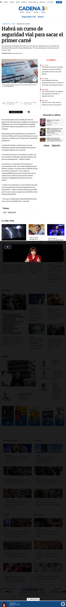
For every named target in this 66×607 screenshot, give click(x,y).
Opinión (18, 2)
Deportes (6, 2)
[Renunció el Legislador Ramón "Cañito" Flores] (37, 229)
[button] (35, 80)
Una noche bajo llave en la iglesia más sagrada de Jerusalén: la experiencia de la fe (52, 94)
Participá (59, 2)
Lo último (51, 60)
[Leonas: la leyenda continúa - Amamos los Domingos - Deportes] (42, 122)
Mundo (46, 78)
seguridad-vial (12, 212)
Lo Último (21, 12)
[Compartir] (29, 112)
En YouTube (50, 2)
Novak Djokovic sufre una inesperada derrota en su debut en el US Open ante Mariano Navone (53, 83)
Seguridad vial (29, 17)
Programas (24, 2)
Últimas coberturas (33, 2)
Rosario (43, 12)
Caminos (12, 2)
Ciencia (46, 65)
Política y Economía (33, 237)
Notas (41, 17)
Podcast (46, 145)
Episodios (49, 124)
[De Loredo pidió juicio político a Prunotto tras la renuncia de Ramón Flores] (55, 230)
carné (4, 212)
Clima (46, 100)
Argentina (28, 12)
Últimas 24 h (43, 2)
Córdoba (36, 12)
